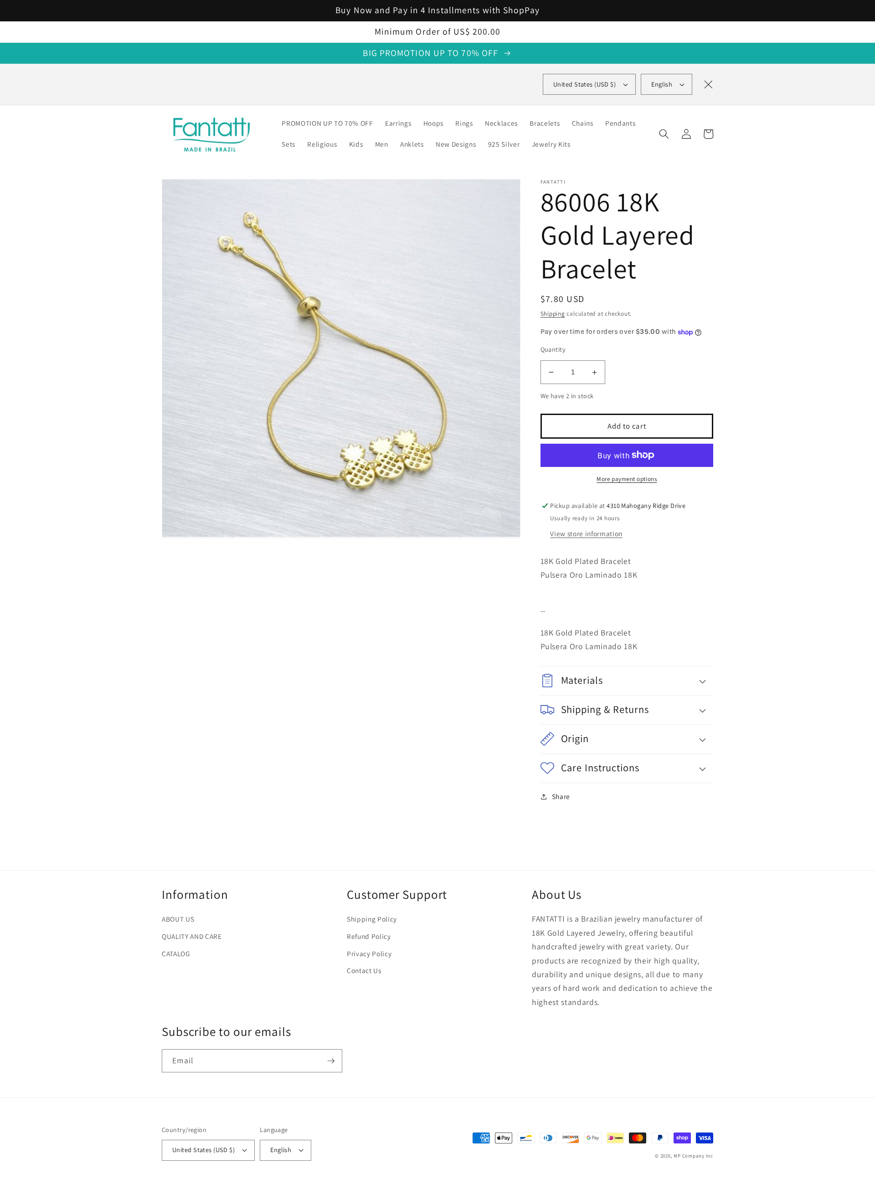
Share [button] (561, 796)
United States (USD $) (203, 1149)
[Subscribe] (331, 1061)
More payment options (627, 479)
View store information (586, 533)
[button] (664, 134)
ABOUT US (178, 918)
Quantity (553, 349)
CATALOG (176, 953)
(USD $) (584, 84)
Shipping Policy (372, 918)
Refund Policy (369, 936)
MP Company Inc (693, 1156)
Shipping (552, 314)
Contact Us (364, 970)
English (661, 84)
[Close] (708, 84)
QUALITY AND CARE (192, 936)
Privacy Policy (369, 953)
